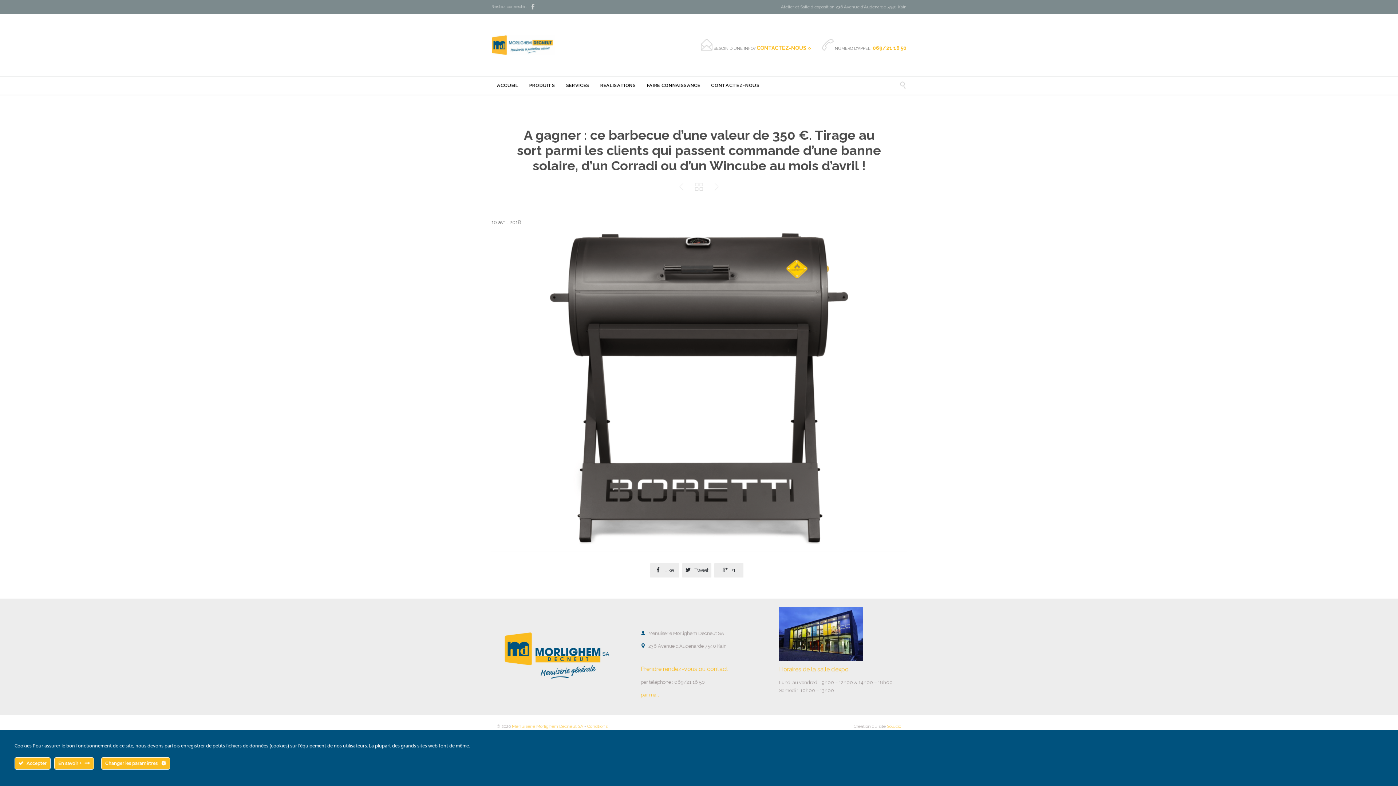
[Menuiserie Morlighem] (523, 45)
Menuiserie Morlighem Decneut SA (547, 726)
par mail (650, 695)
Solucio (894, 726)
